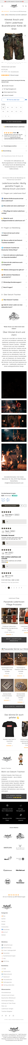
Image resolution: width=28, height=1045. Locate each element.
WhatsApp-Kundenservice (8, 1038)
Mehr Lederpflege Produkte (14, 639)
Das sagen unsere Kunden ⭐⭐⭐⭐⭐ (14, 796)
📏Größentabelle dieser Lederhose (14, 126)
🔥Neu (6, 14)
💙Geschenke (5, 929)
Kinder (3, 924)
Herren (3, 921)
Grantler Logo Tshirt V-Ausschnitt (9, 740)
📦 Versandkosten (6, 979)
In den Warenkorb (13, 121)
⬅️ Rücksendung (6, 947)
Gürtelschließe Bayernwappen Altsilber (21, 695)
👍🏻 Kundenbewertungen (8, 956)
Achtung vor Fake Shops (8, 1003)
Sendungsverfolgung (7, 1000)
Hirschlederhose (6, 992)
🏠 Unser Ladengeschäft (8, 950)
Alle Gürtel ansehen (14, 706)
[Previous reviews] (3, 136)
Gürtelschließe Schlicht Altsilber (7, 695)
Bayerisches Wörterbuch (8, 998)
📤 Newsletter (5, 953)
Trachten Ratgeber (6, 1011)
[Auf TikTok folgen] (9, 1015)
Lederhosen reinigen (7, 1008)
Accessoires (4, 927)
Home (2, 14)
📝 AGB (3, 968)
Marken (3, 935)
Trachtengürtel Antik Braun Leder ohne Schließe (7, 669)
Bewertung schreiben (10, 505)
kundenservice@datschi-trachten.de (15, 1037)
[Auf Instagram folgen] (6, 1015)
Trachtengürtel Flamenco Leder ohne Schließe (21, 669)
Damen (3, 918)
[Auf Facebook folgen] (2, 1015)
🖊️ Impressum (5, 977)
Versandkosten (15, 71)
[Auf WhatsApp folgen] (13, 1015)
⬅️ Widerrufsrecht (6, 974)
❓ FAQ (3, 958)
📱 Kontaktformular (6, 945)
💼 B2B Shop (5, 961)
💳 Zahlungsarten (6, 982)
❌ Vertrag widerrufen (7, 985)
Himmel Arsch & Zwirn (7, 995)
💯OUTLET (4, 932)
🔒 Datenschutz (6, 971)
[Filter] (21, 505)
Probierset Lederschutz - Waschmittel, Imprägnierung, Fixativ (10, 628)
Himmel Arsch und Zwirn (8, 67)
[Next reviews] (25, 136)
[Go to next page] (22, 588)
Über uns (4, 1006)
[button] (5, 75)
